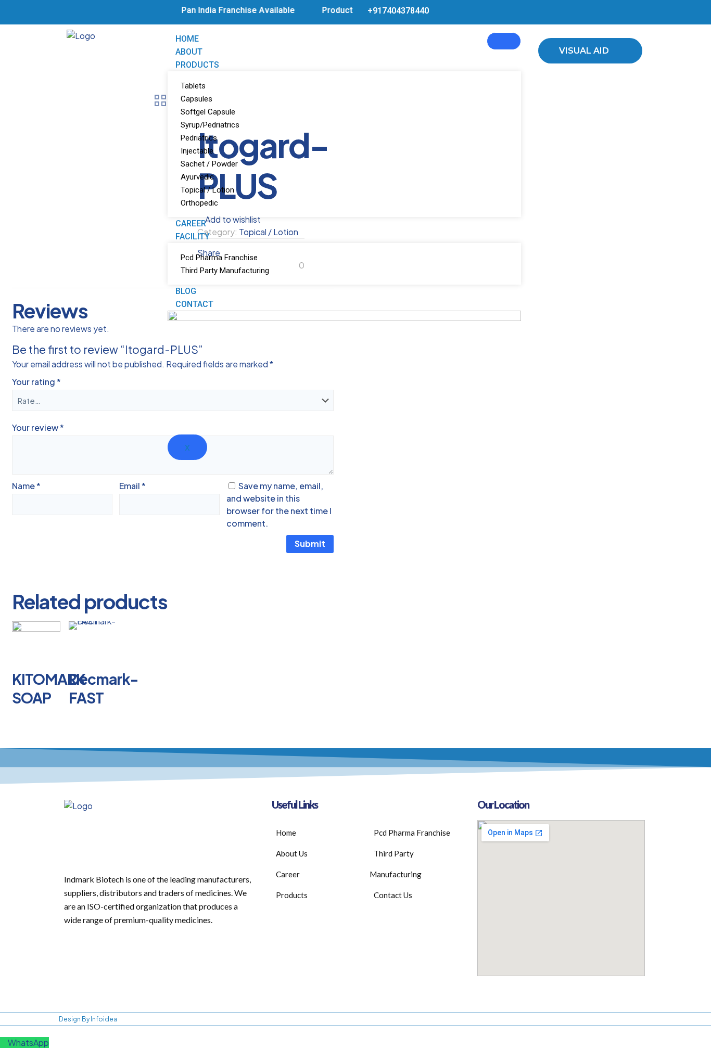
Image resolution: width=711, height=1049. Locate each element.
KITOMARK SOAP (48, 688)
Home (187, 39)
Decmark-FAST (103, 688)
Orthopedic (199, 203)
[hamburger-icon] (504, 41)
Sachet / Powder (209, 164)
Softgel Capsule (208, 112)
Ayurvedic (197, 177)
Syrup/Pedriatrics (210, 125)
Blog (185, 291)
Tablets (193, 86)
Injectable (197, 151)
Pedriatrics (199, 138)
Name (26, 485)
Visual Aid (585, 51)
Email (132, 485)
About (188, 52)
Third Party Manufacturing (225, 270)
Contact (194, 304)
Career (190, 223)
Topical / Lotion (207, 190)
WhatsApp (28, 1042)
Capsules (196, 99)
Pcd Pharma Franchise (219, 257)
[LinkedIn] (628, 12)
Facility (192, 236)
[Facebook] (612, 12)
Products (197, 65)
